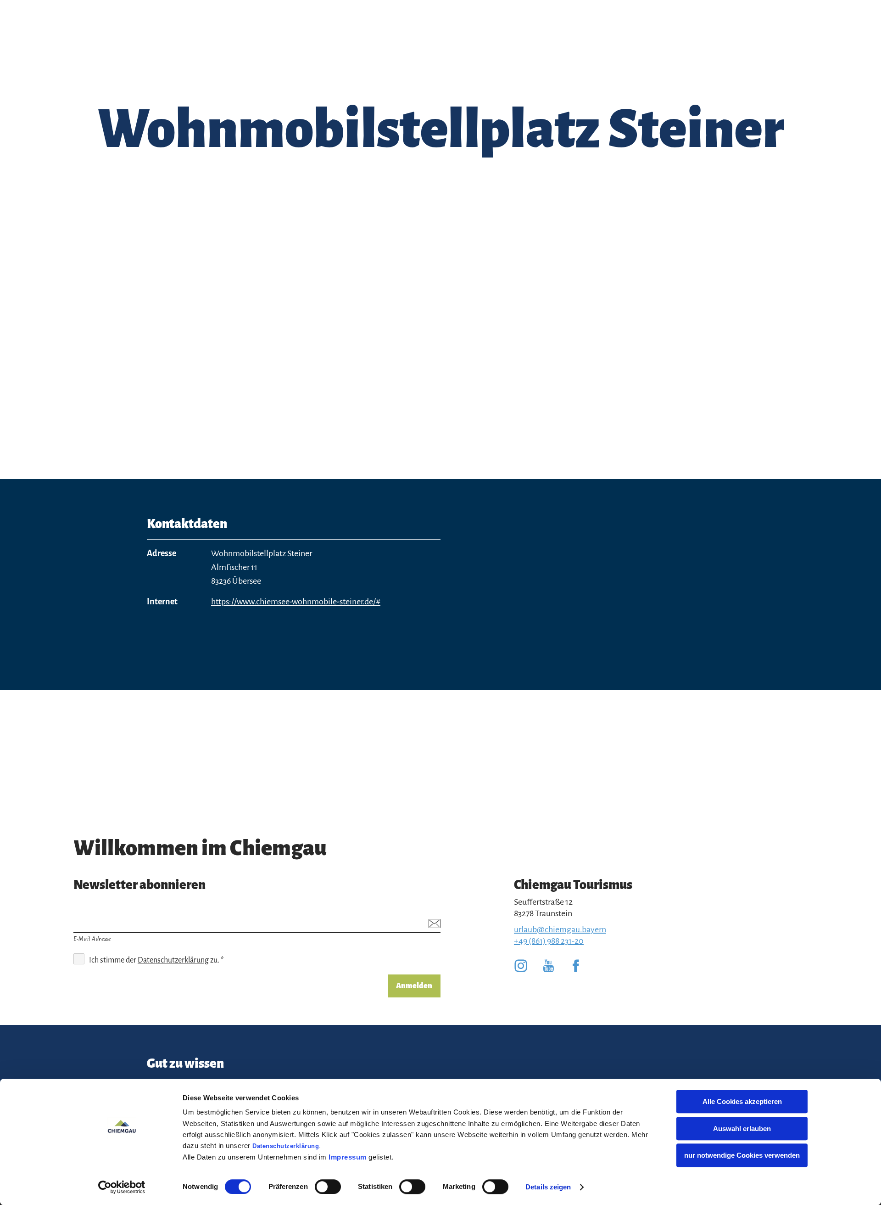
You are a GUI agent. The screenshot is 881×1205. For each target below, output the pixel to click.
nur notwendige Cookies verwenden (742, 1155)
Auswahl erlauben (742, 1128)
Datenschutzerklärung (285, 1146)
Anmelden (414, 986)
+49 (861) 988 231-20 (549, 941)
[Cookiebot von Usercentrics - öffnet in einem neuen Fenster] (122, 1187)
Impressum (348, 1157)
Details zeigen (548, 1187)
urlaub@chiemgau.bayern (560, 929)
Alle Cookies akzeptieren (742, 1101)
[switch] (328, 1186)
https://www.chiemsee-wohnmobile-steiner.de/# (295, 601)
